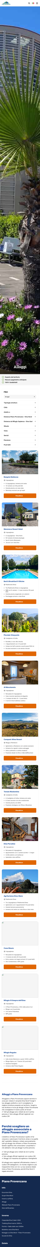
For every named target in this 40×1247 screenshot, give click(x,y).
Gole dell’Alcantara (8, 1208)
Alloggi (4, 1202)
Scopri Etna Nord (7, 1195)
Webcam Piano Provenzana (11, 1205)
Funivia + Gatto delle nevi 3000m (13, 1226)
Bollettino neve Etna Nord (10, 1229)
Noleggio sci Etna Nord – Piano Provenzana (16, 1233)
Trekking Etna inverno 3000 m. (12, 1223)
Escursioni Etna (7, 1192)
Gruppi (7, 396)
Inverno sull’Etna (7, 1199)
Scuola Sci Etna (7, 1236)
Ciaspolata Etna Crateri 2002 (11, 1220)
